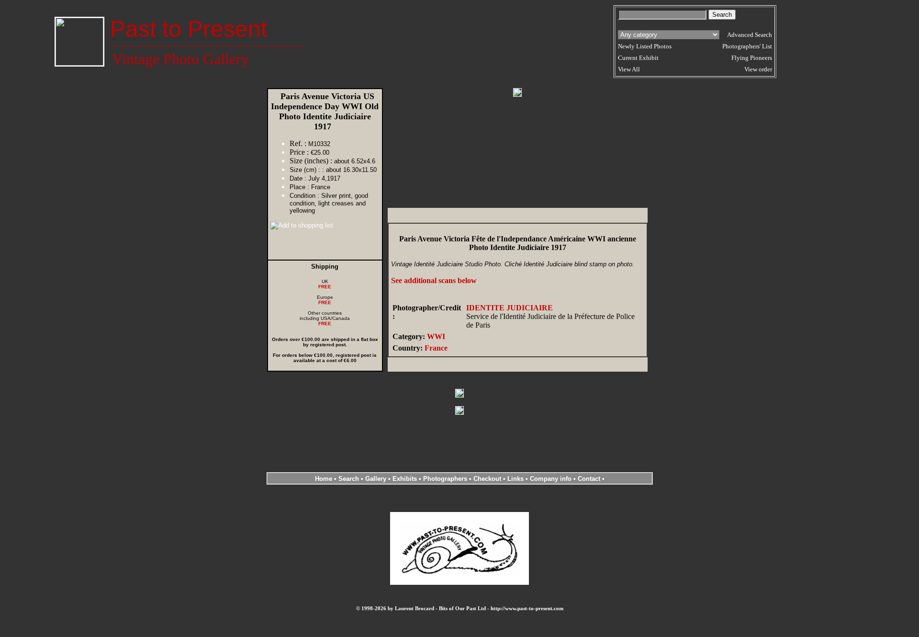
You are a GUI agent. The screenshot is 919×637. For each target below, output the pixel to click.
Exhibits (404, 478)
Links (515, 478)
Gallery (375, 478)
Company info (551, 478)
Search (348, 478)
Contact (589, 478)
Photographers (445, 478)
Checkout (487, 478)
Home (323, 478)
